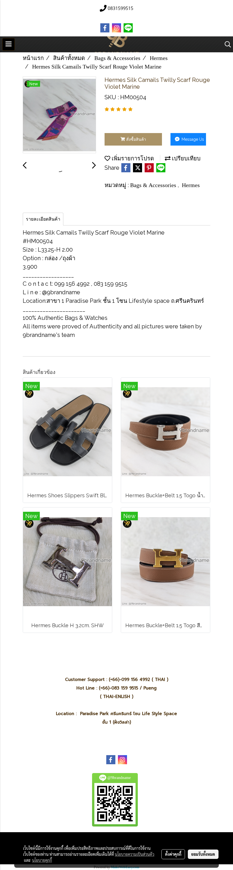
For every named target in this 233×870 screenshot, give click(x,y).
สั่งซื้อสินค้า (135, 139)
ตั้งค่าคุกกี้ (173, 854)
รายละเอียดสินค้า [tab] (43, 219)
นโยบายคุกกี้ (42, 860)
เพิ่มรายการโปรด (132, 158)
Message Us (192, 139)
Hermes (191, 185)
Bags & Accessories (154, 185)
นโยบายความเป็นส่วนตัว (134, 854)
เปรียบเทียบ (185, 158)
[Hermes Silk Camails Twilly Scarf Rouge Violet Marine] (59, 115)
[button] (226, 44)
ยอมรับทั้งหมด (203, 854)
